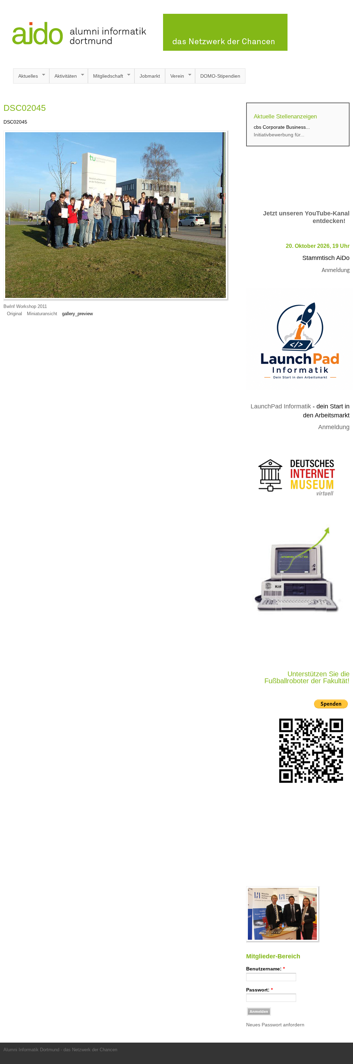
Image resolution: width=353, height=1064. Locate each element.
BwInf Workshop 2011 (25, 306)
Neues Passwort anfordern (275, 1024)
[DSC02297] (283, 941)
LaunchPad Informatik (281, 406)
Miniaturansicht (42, 313)
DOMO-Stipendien (220, 76)
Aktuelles (25, 76)
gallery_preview (77, 313)
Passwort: (259, 990)
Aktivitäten (63, 76)
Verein (174, 76)
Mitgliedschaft (105, 76)
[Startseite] (145, 49)
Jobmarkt (150, 76)
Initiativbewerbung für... (279, 134)
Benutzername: (265, 968)
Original (14, 313)
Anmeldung (336, 270)
